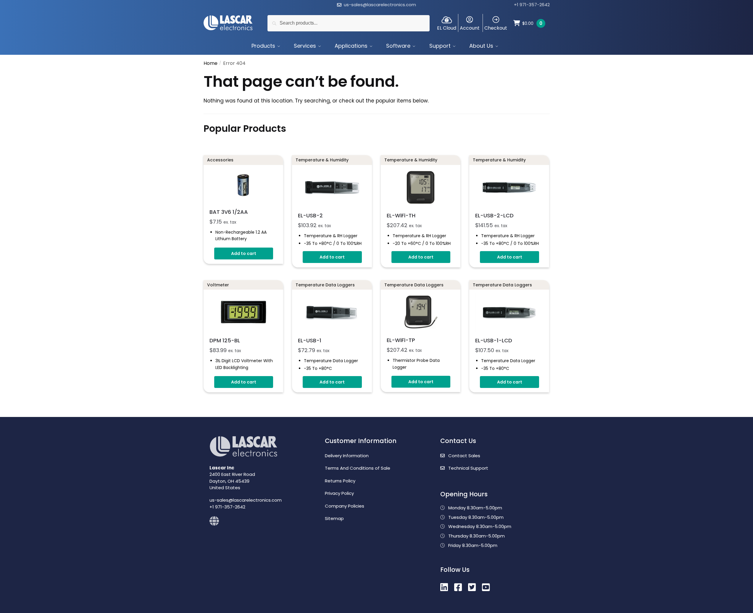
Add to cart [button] (243, 253)
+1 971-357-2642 (532, 4)
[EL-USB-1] (332, 312)
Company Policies (344, 506)
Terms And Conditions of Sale (357, 468)
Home (210, 63)
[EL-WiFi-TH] (421, 187)
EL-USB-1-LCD (493, 340)
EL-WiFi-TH (401, 215)
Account (470, 28)
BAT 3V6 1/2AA (228, 212)
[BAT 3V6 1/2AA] (243, 185)
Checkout (495, 28)
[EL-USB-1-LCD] (509, 312)
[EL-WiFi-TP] (421, 312)
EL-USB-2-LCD (494, 215)
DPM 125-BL (224, 340)
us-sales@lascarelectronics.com (380, 4)
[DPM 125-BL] (243, 312)
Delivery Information (347, 455)
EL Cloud (446, 28)
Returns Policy (340, 481)
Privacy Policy (339, 493)
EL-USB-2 (310, 215)
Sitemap (334, 518)
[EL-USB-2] (332, 187)
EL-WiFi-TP (401, 340)
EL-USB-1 (309, 340)
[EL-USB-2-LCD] (509, 187)
